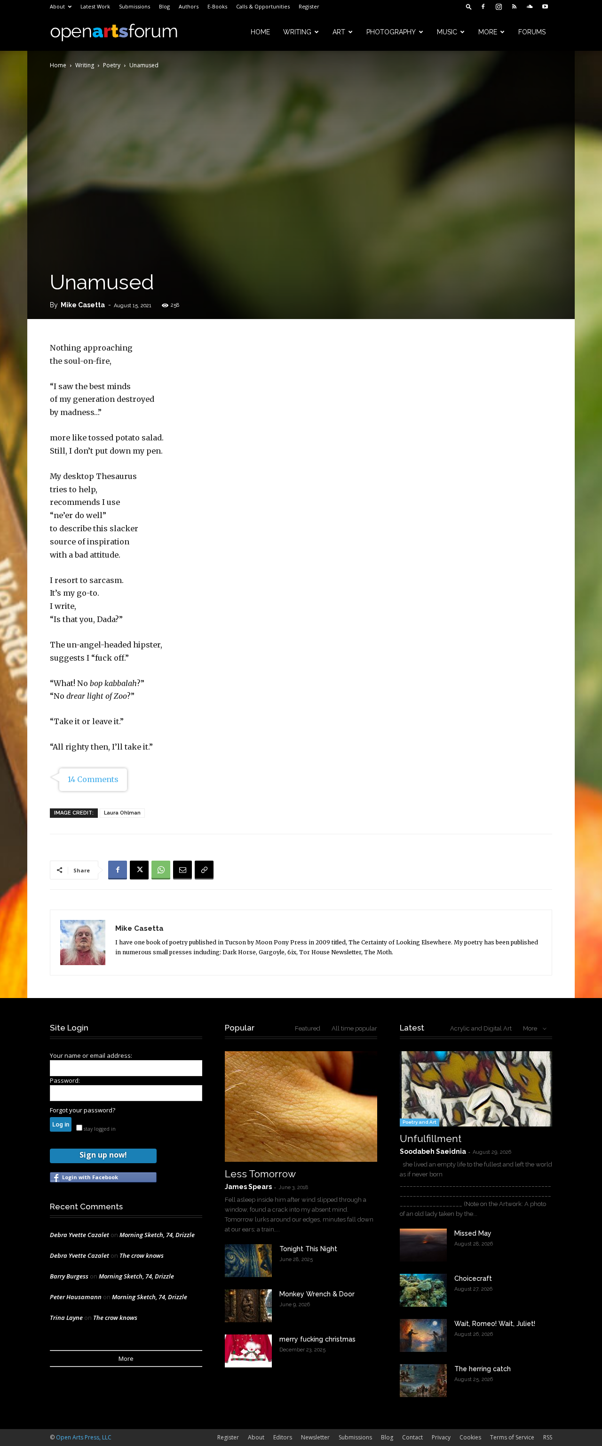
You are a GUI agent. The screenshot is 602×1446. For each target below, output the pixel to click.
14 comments (93, 779)
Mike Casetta (83, 305)
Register (309, 6)
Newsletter (315, 1437)
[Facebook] (483, 6)
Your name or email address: (91, 1055)
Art (339, 32)
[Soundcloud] (530, 6)
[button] (469, 6)
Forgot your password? (82, 1110)
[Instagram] (498, 6)
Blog (164, 6)
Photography (391, 32)
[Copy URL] (204, 870)
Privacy (441, 1437)
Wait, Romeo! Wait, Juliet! (494, 1323)
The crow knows (141, 1255)
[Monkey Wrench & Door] (248, 1305)
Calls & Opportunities (263, 6)
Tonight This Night (308, 1249)
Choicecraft (473, 1278)
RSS (547, 1437)
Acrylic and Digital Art (481, 1028)
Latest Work (95, 6)
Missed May (472, 1233)
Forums (532, 32)
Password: (65, 1080)
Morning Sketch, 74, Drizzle (157, 1234)
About (57, 6)
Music (447, 32)
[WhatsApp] (160, 870)
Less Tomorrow (260, 1174)
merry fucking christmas (317, 1339)
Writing (297, 32)
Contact (412, 1437)
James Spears (248, 1186)
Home (260, 32)
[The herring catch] (423, 1380)
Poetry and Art (419, 1122)
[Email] (182, 870)
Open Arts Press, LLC (83, 1437)
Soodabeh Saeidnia (433, 1151)
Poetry (111, 65)
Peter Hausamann (76, 1297)
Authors (188, 6)
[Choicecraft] (423, 1290)
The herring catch (482, 1369)
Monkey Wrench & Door (317, 1294)
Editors (282, 1437)
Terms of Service (512, 1437)
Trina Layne (66, 1317)
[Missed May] (423, 1245)
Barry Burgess (69, 1276)
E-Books (217, 6)
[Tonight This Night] (248, 1260)
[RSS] (514, 6)
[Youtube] (545, 6)
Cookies (470, 1437)
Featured (307, 1028)
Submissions (134, 6)
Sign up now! (103, 1155)
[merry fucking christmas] (248, 1350)
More (487, 32)
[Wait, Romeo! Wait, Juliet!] (423, 1335)
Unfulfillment (430, 1138)
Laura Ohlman (122, 813)
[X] (139, 870)
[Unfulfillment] (476, 1088)
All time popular (354, 1028)
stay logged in (99, 1129)
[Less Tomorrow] (301, 1106)
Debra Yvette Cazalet (79, 1234)
